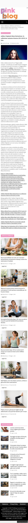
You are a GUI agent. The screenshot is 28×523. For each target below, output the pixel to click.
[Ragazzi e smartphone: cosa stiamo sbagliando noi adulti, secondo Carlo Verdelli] (4, 484)
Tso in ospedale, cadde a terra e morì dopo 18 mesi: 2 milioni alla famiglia (18, 475)
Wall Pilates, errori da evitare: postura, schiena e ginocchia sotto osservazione (14, 381)
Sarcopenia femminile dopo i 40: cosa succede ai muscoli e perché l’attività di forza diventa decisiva (14, 320)
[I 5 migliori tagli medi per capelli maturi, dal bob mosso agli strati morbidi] (4, 466)
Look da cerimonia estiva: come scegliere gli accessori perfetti (17, 429)
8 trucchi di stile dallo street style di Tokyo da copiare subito (17, 493)
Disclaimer (23, 504)
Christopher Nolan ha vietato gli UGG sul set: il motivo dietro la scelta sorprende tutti (18, 447)
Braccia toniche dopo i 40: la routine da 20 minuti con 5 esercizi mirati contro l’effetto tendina (12, 351)
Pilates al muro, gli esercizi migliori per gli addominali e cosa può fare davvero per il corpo (14, 410)
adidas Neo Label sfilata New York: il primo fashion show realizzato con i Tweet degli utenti (13, 218)
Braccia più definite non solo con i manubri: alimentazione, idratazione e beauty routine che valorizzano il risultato (14, 259)
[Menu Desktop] (2, 22)
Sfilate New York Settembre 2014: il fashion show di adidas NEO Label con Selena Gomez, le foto (14, 227)
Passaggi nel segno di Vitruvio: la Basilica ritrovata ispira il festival (18, 438)
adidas (11, 68)
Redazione (5, 504)
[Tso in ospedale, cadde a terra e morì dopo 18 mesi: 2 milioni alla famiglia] (4, 475)
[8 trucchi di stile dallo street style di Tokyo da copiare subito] (4, 493)
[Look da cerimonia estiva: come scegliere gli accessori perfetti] (4, 429)
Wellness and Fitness (5, 33)
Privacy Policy (14, 504)
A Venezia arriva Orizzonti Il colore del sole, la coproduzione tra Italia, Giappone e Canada (17, 457)
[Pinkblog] (9, 13)
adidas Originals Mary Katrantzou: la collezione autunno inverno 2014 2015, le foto (13, 194)
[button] (26, 22)
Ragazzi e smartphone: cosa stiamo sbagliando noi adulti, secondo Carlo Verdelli (18, 484)
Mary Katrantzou (13, 76)
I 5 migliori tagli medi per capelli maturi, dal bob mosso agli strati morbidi (18, 466)
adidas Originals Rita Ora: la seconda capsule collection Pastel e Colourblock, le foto (13, 222)
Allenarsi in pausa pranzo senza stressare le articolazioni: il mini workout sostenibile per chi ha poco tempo (13, 290)
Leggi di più (4, 266)
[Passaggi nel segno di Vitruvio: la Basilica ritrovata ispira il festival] (4, 438)
